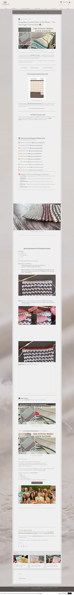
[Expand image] (27, 315)
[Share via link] (26, 546)
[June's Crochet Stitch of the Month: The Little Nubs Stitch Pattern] (53, 559)
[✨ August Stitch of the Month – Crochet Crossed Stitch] (20, 559)
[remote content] (37, 129)
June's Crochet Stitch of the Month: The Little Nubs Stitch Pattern (52, 565)
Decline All (64, 593)
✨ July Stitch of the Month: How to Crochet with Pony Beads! (36, 565)
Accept (70, 593)
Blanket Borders (41, 12)
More (47, 12)
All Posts (15, 12)
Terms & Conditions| (50, 587)
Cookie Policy (44, 587)
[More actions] (55, 19)
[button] (69, 2)
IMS (33, 587)
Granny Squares (32, 12)
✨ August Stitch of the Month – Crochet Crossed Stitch (21, 565)
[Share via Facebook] (18, 546)
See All (60, 552)
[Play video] (37, 216)
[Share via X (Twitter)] (21, 546)
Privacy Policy (38, 587)
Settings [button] (60, 593)
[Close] (72, 593)
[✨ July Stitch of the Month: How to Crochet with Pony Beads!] (37, 559)
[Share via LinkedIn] (23, 546)
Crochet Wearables (23, 12)
